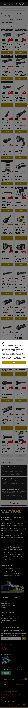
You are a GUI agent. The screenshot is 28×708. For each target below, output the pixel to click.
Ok (14, 362)
